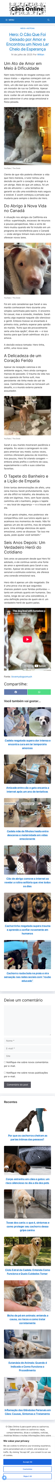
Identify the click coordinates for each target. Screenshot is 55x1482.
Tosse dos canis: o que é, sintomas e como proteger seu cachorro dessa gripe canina (27, 1226)
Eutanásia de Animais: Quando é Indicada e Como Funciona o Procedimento (28, 1366)
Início (22, 28)
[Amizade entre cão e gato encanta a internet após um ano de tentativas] (27, 782)
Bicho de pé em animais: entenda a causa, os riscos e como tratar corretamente (27, 1319)
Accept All (27, 1462)
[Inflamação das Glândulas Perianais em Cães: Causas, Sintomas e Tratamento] (27, 1404)
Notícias (31, 28)
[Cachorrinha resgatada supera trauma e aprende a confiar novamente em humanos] (27, 920)
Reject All (27, 1476)
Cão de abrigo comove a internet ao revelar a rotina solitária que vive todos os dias (27, 882)
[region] (27, 1459)
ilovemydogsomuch (21, 676)
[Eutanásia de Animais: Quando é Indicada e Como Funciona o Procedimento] (27, 1357)
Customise (27, 1469)
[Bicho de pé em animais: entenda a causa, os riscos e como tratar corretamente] (27, 1309)
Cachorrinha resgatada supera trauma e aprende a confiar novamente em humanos (27, 929)
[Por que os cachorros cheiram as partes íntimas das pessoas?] (27, 1129)
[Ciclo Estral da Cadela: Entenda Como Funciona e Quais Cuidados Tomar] (27, 1264)
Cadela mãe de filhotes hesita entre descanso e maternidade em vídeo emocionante (28, 835)
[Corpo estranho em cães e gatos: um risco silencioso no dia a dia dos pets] (27, 1173)
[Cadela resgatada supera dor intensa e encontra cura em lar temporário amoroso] (27, 734)
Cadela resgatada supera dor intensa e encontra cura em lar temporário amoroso (28, 744)
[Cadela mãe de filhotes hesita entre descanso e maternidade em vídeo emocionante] (27, 825)
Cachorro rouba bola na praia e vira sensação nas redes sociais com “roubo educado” (27, 977)
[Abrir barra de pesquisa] (48, 20)
